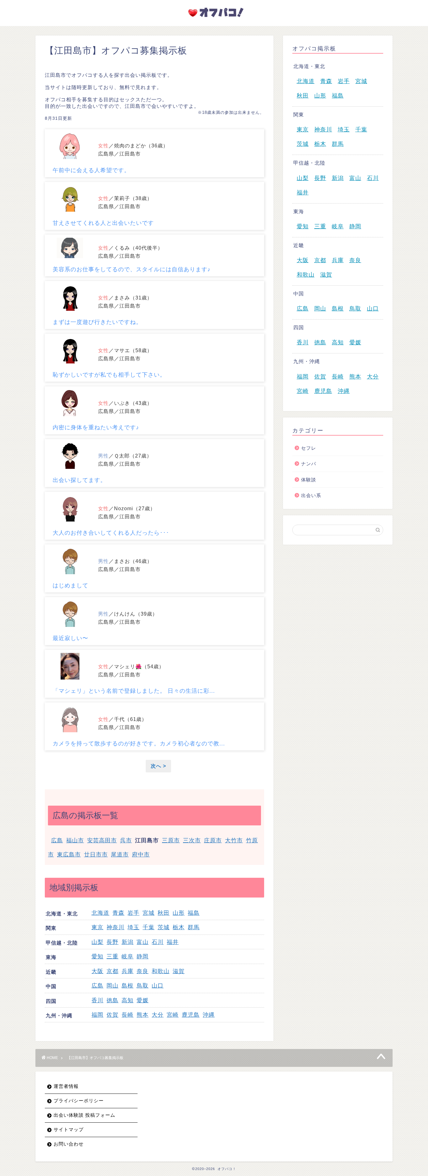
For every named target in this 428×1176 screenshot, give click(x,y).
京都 (112, 971)
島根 (127, 986)
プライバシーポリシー (79, 1100)
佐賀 (112, 1015)
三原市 (171, 840)
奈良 (143, 971)
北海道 (100, 913)
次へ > (158, 766)
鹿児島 (191, 1015)
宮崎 (173, 1015)
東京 (97, 927)
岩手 (133, 913)
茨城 (164, 927)
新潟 (127, 942)
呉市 (126, 840)
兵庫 (127, 971)
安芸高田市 (102, 840)
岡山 (112, 986)
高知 (127, 1000)
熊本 (143, 1015)
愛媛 (143, 1000)
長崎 (127, 1015)
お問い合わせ (69, 1144)
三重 (112, 956)
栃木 (179, 927)
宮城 (148, 913)
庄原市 (213, 840)
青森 (118, 913)
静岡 (143, 956)
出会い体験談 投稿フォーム (84, 1115)
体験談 (308, 479)
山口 (158, 986)
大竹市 (234, 840)
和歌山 (161, 971)
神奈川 (115, 927)
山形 (179, 913)
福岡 (97, 1015)
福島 (194, 913)
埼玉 (133, 927)
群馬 (194, 927)
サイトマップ (69, 1129)
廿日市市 (96, 854)
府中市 (141, 854)
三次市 (192, 840)
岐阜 (127, 956)
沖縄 (209, 1015)
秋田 (164, 913)
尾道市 (120, 854)
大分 (158, 1015)
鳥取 (143, 986)
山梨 (97, 942)
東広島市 (69, 854)
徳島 (112, 1000)
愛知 (97, 956)
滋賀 (179, 971)
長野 (112, 942)
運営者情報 (66, 1086)
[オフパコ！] (214, 18)
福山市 (75, 840)
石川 (158, 942)
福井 (173, 942)
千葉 (148, 927)
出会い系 (311, 495)
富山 (143, 942)
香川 (97, 1000)
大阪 (97, 971)
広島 (57, 840)
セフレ (308, 448)
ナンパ (308, 463)
